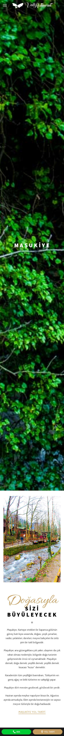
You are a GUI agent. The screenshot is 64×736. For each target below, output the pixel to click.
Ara (18, 731)
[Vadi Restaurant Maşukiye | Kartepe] (32, 5)
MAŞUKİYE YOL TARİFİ (32, 712)
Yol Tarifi (49, 731)
